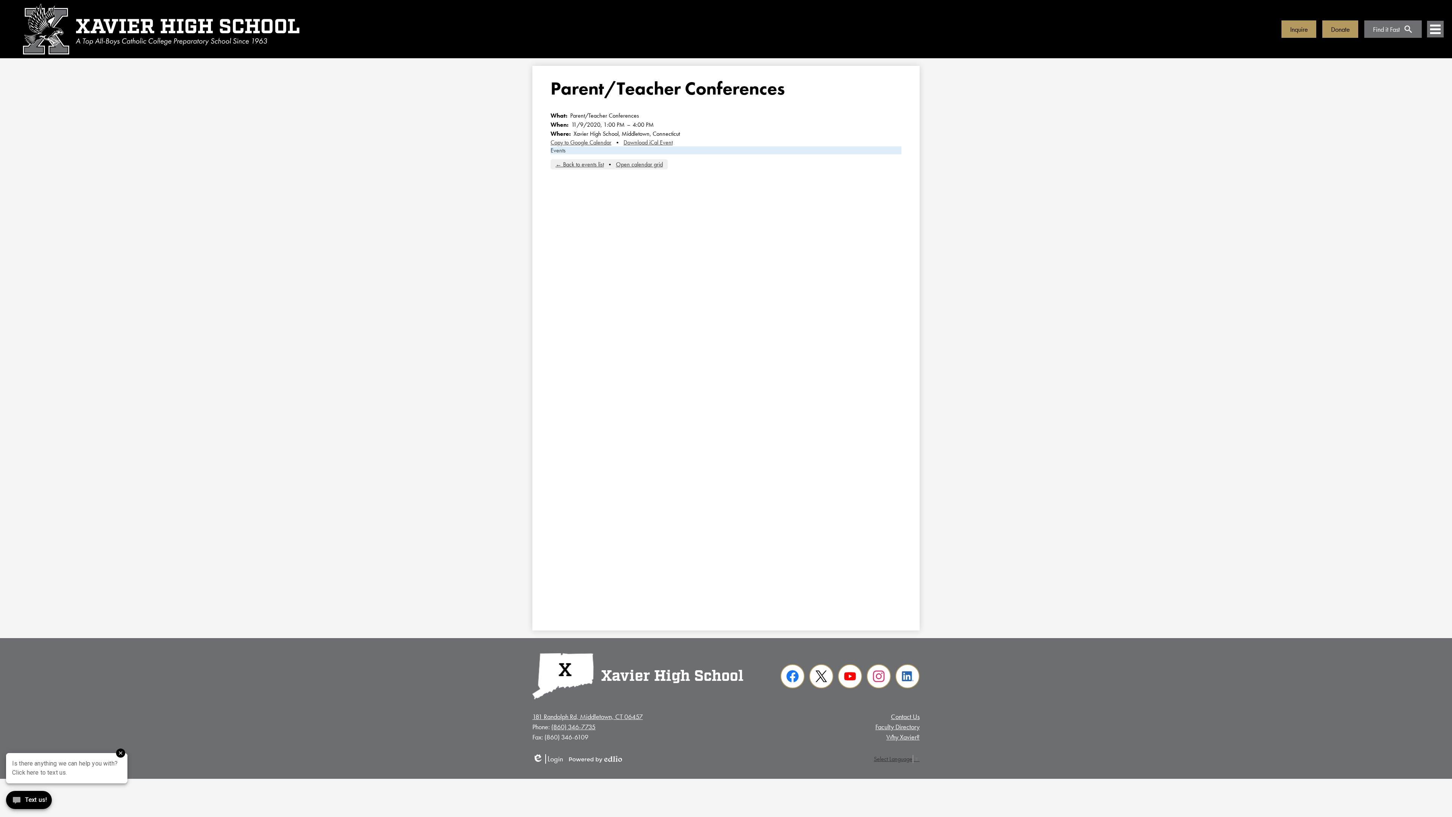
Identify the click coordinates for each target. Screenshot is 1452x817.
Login (547, 759)
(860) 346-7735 (573, 726)
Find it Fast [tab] (1386, 29)
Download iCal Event (648, 142)
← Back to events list (579, 164)
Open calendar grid (639, 164)
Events (558, 150)
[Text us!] (29, 801)
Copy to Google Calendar (581, 142)
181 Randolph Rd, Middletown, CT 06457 (587, 716)
